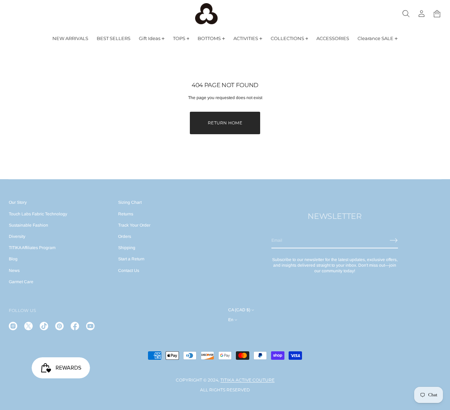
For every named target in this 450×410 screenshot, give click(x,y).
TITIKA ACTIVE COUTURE (247, 380)
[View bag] (437, 13)
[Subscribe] (394, 240)
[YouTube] (90, 326)
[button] (406, 13)
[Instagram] (13, 326)
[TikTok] (44, 326)
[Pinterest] (59, 326)
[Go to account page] (421, 13)
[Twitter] (28, 326)
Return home (225, 122)
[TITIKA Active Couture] (206, 13)
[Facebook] (75, 326)
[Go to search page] (406, 13)
